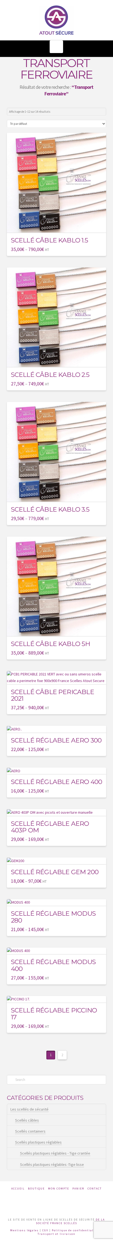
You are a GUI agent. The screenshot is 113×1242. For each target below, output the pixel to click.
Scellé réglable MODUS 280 (53, 916)
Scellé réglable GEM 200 (54, 872)
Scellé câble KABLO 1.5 (49, 240)
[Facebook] (48, 1201)
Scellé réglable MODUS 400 (53, 965)
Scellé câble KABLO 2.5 (50, 375)
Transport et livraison (56, 1234)
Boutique (36, 1188)
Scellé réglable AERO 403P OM (50, 826)
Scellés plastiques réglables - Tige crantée (55, 1153)
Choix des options (58, 224)
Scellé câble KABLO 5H (50, 644)
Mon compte (58, 1188)
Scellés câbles (27, 1120)
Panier (78, 1188)
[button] (56, 46)
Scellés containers (30, 1131)
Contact (94, 1188)
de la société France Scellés (70, 1221)
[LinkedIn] (64, 1201)
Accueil (18, 1188)
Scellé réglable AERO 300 (56, 740)
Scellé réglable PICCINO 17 (54, 1013)
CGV (45, 1230)
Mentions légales (24, 1230)
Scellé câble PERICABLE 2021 (52, 695)
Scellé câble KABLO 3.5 (50, 509)
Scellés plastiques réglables (38, 1142)
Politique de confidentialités (76, 1230)
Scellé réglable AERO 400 (56, 782)
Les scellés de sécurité (29, 1109)
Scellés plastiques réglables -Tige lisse (52, 1164)
